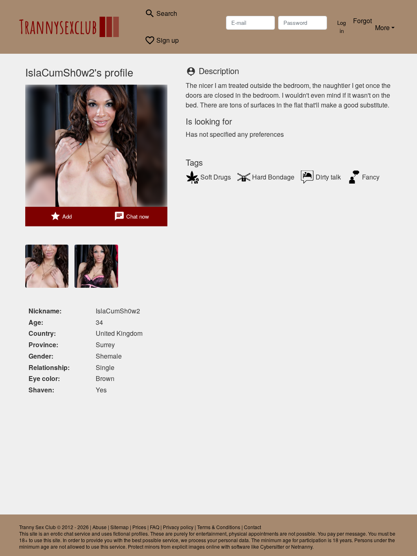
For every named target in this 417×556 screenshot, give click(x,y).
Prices (139, 526)
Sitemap (119, 526)
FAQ (154, 526)
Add (61, 216)
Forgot (362, 20)
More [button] (382, 27)
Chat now (131, 216)
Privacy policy (178, 526)
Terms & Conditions (218, 526)
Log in (341, 27)
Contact (252, 526)
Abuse (99, 526)
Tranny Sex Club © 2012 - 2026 (54, 526)
